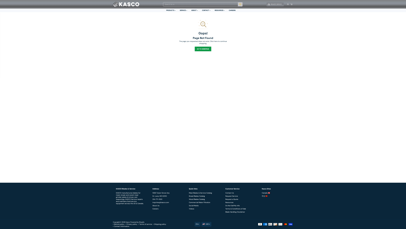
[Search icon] (240, 4)
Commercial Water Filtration (199, 202)
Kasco (128, 222)
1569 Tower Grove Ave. (161, 193)
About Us (155, 206)
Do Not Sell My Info (232, 206)
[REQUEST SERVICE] (275, 4)
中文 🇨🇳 (264, 196)
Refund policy (119, 224)
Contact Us (229, 193)
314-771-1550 (157, 199)
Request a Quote (231, 199)
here (216, 41)
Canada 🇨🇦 (266, 193)
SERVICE (183, 10)
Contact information (121, 226)
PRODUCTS (170, 10)
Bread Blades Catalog (197, 196)
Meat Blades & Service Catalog (200, 193)
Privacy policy (132, 224)
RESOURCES (219, 10)
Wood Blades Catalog (197, 199)
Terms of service (145, 224)
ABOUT (194, 10)
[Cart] (291, 4)
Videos (191, 209)
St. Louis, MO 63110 (159, 196)
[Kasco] (126, 4)
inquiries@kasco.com (160, 202)
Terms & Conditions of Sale (235, 209)
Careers (155, 209)
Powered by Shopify (137, 222)
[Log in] (288, 4)
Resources (229, 202)
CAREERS (232, 10)
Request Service (231, 196)
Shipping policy (160, 224)
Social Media (193, 206)
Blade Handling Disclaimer (235, 212)
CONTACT (206, 10)
